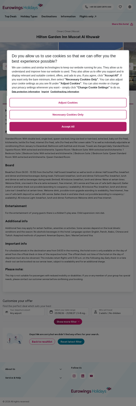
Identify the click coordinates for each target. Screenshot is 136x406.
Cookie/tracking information (64, 91)
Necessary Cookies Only (68, 114)
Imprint (45, 91)
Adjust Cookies (68, 102)
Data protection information (26, 91)
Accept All (68, 126)
